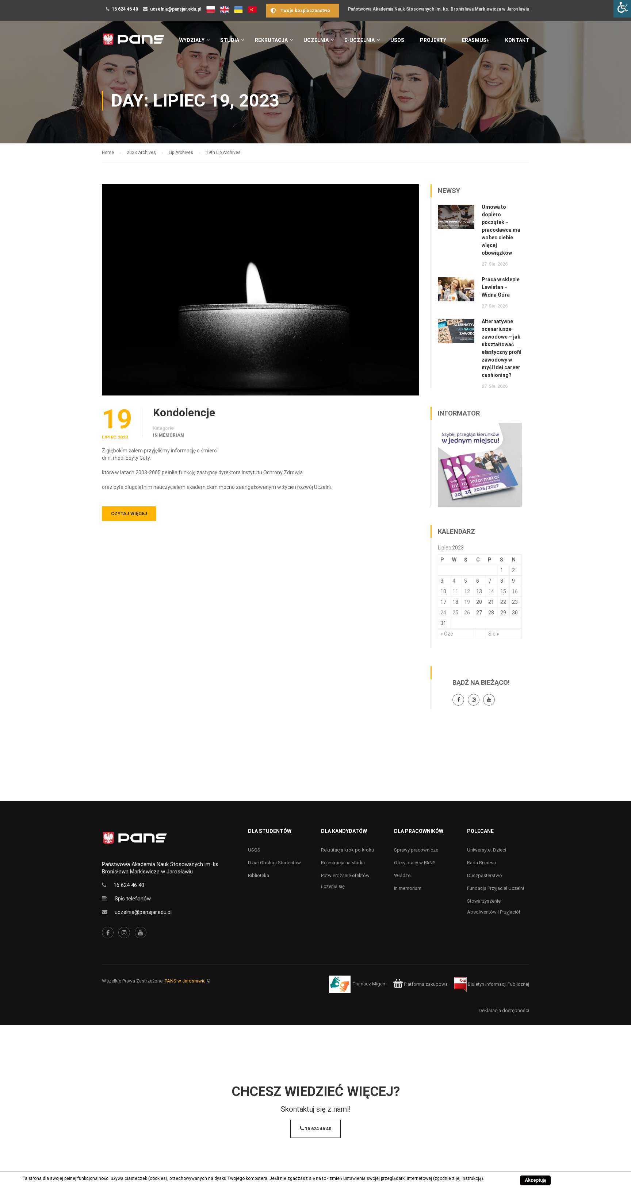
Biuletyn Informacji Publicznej (498, 984)
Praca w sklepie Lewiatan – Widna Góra (501, 287)
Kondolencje (184, 412)
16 (515, 591)
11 (455, 591)
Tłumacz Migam (370, 984)
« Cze (446, 634)
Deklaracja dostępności (504, 1010)
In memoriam (168, 435)
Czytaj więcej (129, 513)
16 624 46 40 (125, 9)
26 (467, 612)
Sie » (493, 634)
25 (455, 612)
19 (467, 602)
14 (491, 591)
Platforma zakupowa (425, 984)
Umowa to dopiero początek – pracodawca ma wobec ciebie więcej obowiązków (501, 230)
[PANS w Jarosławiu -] (133, 43)
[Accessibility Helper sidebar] (622, 9)
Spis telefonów (133, 898)
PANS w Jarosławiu (185, 981)
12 (467, 591)
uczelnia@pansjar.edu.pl (175, 9)
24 (443, 612)
